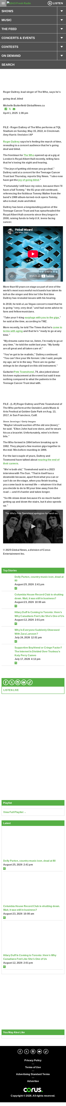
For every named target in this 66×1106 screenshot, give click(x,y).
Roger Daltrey (11, 141)
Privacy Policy (33, 1060)
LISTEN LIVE (11, 690)
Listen (58, 3)
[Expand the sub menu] (61, 11)
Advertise (33, 1081)
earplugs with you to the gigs (42, 317)
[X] (12, 682)
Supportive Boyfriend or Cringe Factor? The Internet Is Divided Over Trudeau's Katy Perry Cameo (38, 651)
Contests (10, 46)
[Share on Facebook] (6, 109)
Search (8, 64)
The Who (29, 155)
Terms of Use (33, 1067)
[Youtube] (24, 682)
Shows (7, 11)
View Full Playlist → (14, 812)
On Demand (11, 55)
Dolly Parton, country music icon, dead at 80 (29, 860)
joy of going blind (28, 180)
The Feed (9, 29)
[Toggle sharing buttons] (16, 588)
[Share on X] (10, 109)
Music (7, 20)
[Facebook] (6, 682)
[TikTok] (30, 682)
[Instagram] (18, 682)
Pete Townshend (24, 371)
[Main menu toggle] (3, 3)
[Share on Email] (14, 109)
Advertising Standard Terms (33, 1074)
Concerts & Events (18, 38)
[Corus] (33, 1090)
